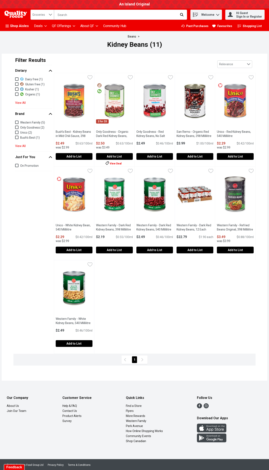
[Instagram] (206, 407)
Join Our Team (16, 411)
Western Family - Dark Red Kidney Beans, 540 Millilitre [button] (154, 227)
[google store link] (211, 441)
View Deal (115, 163)
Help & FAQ (69, 406)
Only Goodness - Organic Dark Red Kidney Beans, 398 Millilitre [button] (114, 136)
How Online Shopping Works (144, 431)
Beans (132, 36)
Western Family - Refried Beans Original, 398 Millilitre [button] (235, 227)
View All (20, 102)
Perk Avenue (134, 426)
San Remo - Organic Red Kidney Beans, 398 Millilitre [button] (195, 134)
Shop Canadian (136, 441)
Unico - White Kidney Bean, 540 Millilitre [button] (74, 227)
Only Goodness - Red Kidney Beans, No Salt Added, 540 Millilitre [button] (154, 136)
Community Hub (114, 26)
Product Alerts (72, 416)
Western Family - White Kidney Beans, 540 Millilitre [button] (74, 321)
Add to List (74, 156)
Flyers (130, 411)
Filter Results (30, 60)
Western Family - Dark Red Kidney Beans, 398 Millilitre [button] (114, 227)
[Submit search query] (181, 14)
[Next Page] (143, 359)
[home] (16, 15)
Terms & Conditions (79, 464)
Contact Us (69, 411)
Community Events (138, 436)
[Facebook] (199, 407)
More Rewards (135, 416)
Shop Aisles (19, 26)
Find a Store (134, 406)
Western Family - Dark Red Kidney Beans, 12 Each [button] (195, 227)
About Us (13, 406)
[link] (194, 26)
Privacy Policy (56, 464)
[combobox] (42, 15)
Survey (67, 421)
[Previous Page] (126, 359)
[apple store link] (211, 431)
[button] (217, 13)
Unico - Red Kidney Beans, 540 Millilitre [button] (235, 134)
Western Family (136, 421)
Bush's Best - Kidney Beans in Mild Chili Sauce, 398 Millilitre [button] (74, 136)
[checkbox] (89, 78)
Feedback (14, 467)
